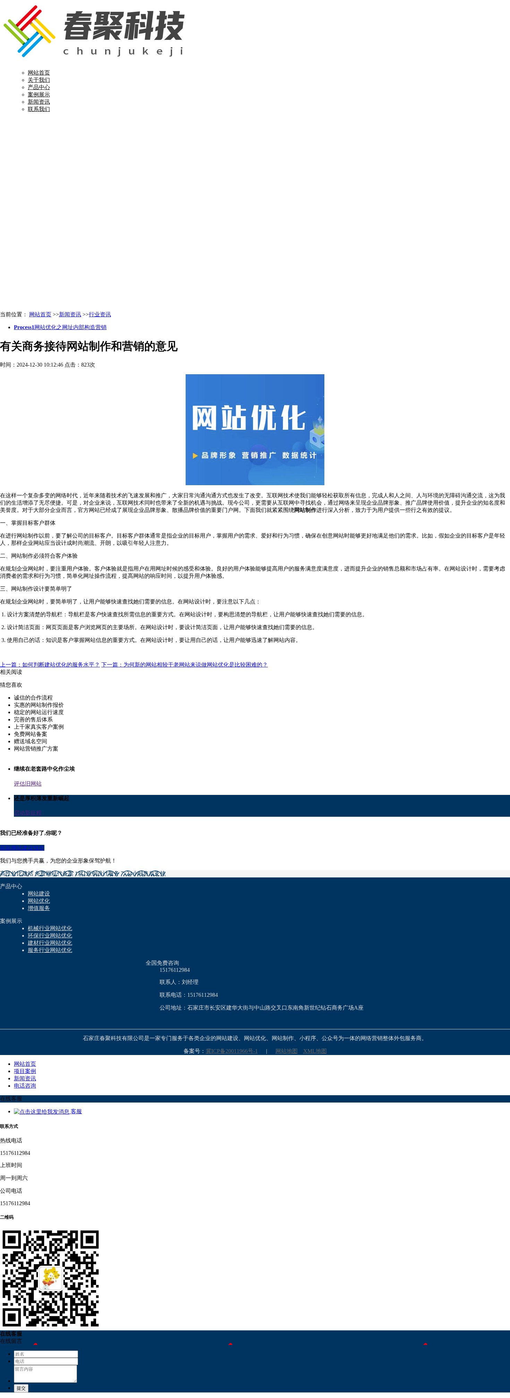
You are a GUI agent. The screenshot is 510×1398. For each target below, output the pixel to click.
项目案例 (25, 1071)
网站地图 (286, 1051)
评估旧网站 (28, 784)
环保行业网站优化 (50, 935)
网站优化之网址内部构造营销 (60, 327)
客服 (75, 1111)
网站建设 (39, 894)
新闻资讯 (39, 102)
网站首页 (39, 73)
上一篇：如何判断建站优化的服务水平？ (50, 665)
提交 (21, 1388)
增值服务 (39, 908)
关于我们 (39, 80)
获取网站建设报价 (22, 848)
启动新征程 (28, 813)
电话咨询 (25, 1086)
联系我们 (39, 109)
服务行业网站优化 (50, 950)
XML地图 (315, 1051)
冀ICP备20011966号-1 (232, 1051)
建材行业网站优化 (50, 943)
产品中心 (39, 87)
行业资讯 (100, 314)
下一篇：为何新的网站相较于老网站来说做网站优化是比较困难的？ (184, 665)
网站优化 (39, 901)
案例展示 (39, 94)
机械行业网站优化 (50, 928)
